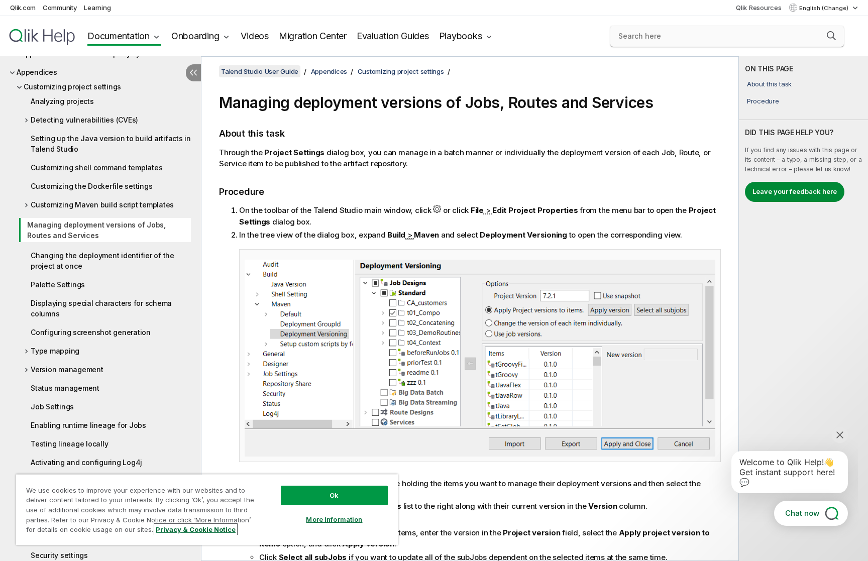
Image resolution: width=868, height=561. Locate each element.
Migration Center (313, 36)
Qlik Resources (759, 8)
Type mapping (55, 351)
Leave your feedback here (794, 191)
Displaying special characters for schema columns (101, 308)
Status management (65, 388)
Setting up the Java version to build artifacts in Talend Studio (111, 143)
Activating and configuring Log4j (86, 462)
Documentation (118, 36)
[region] (207, 509)
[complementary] (803, 308)
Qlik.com (23, 8)
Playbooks (460, 36)
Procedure (763, 101)
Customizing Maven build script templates (102, 204)
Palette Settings (58, 284)
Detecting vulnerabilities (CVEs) (84, 120)
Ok (334, 495)
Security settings (59, 555)
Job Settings (52, 406)
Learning (97, 8)
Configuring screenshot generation (91, 332)
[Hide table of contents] (193, 72)
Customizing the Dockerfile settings (91, 186)
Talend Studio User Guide (259, 71)
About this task (769, 84)
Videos (255, 36)
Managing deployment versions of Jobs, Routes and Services (96, 230)
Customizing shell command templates (96, 167)
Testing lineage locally (69, 443)
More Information (334, 519)
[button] (831, 36)
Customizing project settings (72, 86)
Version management (67, 369)
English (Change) (824, 8)
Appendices (37, 72)
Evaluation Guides (393, 36)
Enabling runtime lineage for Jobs (88, 425)
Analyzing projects (62, 101)
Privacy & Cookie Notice (196, 529)
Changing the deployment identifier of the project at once (102, 260)
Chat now (802, 513)
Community (60, 8)
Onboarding (195, 36)
